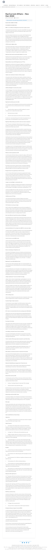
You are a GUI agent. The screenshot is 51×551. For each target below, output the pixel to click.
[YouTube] (28, 542)
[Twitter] (24, 542)
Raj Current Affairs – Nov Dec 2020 (11, 20)
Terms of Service (28, 541)
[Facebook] (22, 542)
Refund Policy (22, 541)
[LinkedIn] (26, 542)
